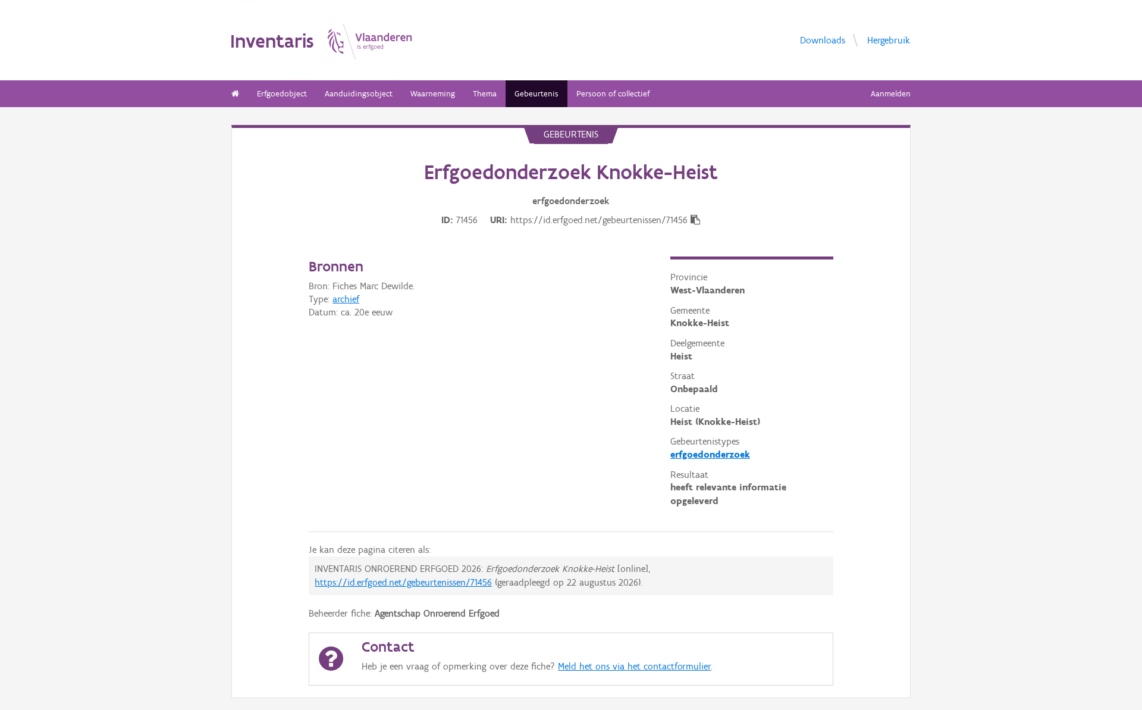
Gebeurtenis (536, 94)
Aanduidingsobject (359, 94)
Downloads (822, 39)
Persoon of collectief (613, 94)
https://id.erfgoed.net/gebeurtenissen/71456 (403, 582)
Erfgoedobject (282, 94)
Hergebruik (888, 39)
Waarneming (432, 94)
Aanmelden (891, 94)
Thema (485, 94)
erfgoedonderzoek (710, 454)
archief (345, 299)
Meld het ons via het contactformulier (634, 666)
